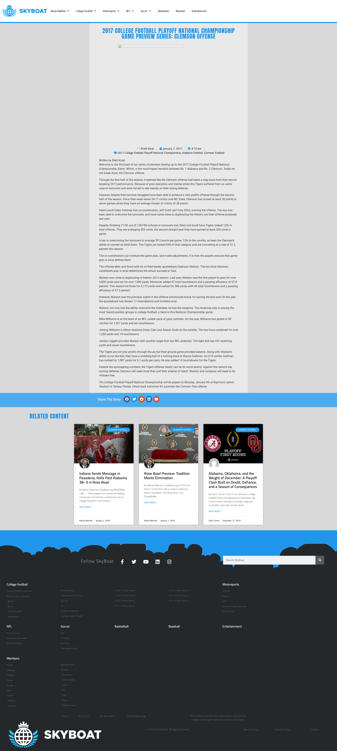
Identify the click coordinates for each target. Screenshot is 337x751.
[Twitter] (134, 561)
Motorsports (109, 11)
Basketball (163, 11)
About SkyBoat (58, 11)
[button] (127, 399)
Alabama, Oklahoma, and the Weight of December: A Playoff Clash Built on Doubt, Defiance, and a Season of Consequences (233, 480)
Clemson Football (214, 152)
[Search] (319, 560)
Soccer (144, 11)
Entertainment (199, 11)
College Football (84, 11)
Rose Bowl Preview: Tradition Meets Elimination (167, 475)
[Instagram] (169, 561)
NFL (128, 11)
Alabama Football (192, 152)
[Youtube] (145, 561)
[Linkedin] (157, 561)
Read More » (85, 507)
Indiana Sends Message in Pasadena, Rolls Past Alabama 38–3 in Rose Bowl (103, 478)
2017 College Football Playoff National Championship (149, 152)
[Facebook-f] (122, 561)
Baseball (180, 11)
